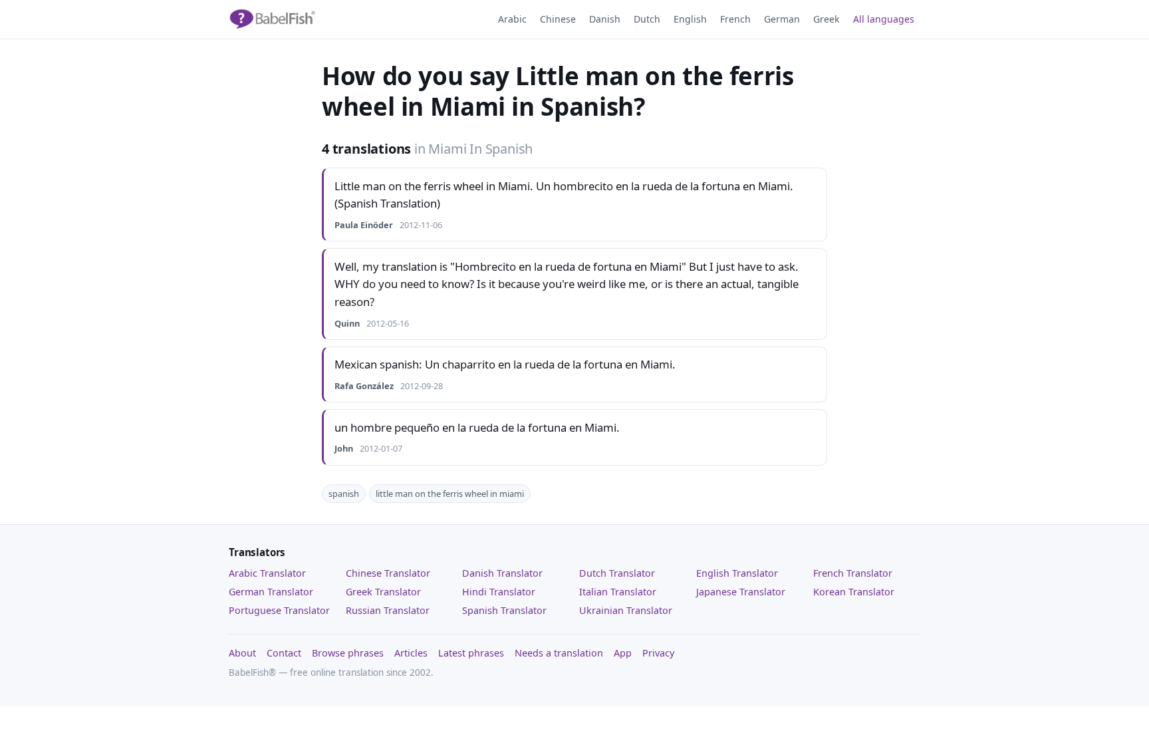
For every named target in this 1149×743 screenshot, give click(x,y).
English (690, 19)
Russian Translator (388, 610)
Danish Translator (502, 573)
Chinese (558, 19)
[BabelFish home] (272, 19)
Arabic (512, 19)
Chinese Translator (388, 573)
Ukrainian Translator (625, 610)
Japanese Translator (740, 591)
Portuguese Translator (279, 610)
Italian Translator (617, 591)
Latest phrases (471, 653)
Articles (411, 653)
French (735, 19)
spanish (343, 494)
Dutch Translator (617, 573)
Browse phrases (348, 653)
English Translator (737, 573)
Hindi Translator (498, 591)
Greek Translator (383, 591)
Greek (826, 19)
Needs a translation (559, 653)
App (623, 653)
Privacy (658, 653)
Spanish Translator (504, 610)
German (782, 19)
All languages (883, 19)
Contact (284, 653)
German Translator (271, 591)
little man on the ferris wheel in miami (450, 494)
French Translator (852, 573)
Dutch (647, 19)
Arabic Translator (267, 573)
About (242, 653)
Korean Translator (853, 591)
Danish (604, 19)
